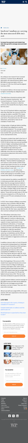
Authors (2, 408)
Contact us (24, 400)
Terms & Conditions (5, 407)
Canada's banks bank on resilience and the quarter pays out (18, 354)
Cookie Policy (24, 403)
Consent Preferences (22, 405)
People (2, 400)
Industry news (6, 27)
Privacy (25, 401)
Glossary (3, 401)
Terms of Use (4, 405)
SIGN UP (14, 336)
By (3, 68)
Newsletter (3, 403)
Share (2, 72)
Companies (3, 398)
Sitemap (25, 407)
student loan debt (6, 93)
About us (25, 398)
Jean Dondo (4, 68)
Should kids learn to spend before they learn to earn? (17, 362)
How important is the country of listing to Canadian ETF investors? (18, 347)
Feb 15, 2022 (3, 70)
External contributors (5, 410)
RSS (25, 408)
